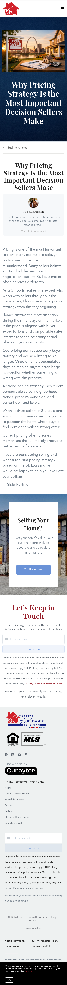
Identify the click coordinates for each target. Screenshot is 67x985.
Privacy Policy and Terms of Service (44, 683)
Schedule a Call (14, 822)
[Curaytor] (21, 774)
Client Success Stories (17, 793)
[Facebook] (6, 755)
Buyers (8, 805)
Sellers (8, 811)
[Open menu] (62, 8)
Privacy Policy (33, 928)
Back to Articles (17, 147)
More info (29, 971)
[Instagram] (26, 755)
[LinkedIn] (12, 755)
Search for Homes (14, 799)
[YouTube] (19, 755)
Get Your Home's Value (17, 817)
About (8, 787)
